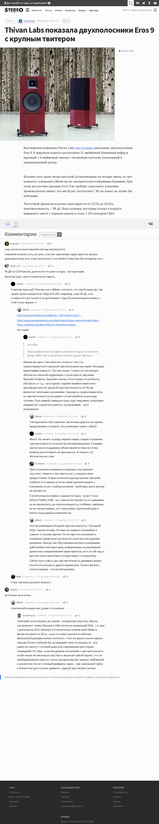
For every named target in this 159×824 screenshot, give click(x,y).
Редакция (14, 801)
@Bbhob (43, 337)
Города (116, 801)
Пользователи (120, 792)
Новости (37, 10)
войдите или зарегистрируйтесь (103, 677)
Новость (10, 20)
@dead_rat (32, 284)
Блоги (58, 10)
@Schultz (31, 603)
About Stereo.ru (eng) (19, 796)
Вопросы (70, 10)
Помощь (65, 796)
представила (84, 148)
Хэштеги (117, 796)
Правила (65, 792)
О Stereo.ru (14, 792)
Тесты (48, 10)
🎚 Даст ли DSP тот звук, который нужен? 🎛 (27, 3)
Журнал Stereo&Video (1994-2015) (77, 821)
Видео (82, 10)
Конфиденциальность (72, 806)
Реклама (13, 806)
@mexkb (37, 310)
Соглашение (67, 801)
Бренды (93, 10)
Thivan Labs (127, 50)
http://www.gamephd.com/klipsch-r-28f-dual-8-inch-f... (49, 315)
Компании (118, 806)
